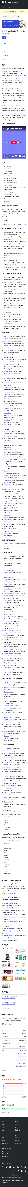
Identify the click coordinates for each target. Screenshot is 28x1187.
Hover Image (7, 568)
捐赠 (17, 1140)
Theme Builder (10, 78)
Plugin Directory (6, 7)
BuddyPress (6, 1156)
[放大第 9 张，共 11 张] (24, 964)
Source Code (7, 635)
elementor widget (22, 1063)
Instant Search (8, 589)
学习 (3, 1135)
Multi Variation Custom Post (12, 935)
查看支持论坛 (5, 1112)
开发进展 (5, 55)
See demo (4, 216)
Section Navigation (9, 630)
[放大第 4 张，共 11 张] (11, 970)
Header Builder (17, 75)
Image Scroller (8, 584)
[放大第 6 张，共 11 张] (11, 985)
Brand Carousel (8, 350)
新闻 (3, 1124)
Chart (5, 556)
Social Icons (7, 494)
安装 (4, 51)
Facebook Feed (8, 394)
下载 (4, 37)
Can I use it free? (6, 1009)
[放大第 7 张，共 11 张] (24, 949)
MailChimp (7, 424)
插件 (16, 1127)
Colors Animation (9, 753)
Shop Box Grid (8, 682)
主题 (16, 1124)
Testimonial (7, 649)
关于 (3, 1122)
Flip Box (6, 403)
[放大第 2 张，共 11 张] (11, 956)
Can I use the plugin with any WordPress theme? (9, 1003)
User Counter (7, 524)
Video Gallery (8, 672)
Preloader (6, 781)
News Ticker (7, 438)
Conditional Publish (9, 758)
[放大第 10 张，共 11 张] (24, 971)
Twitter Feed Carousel (10, 667)
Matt (4, 1151)
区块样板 (17, 1130)
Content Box (7, 364)
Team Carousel (8, 644)
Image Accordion (9, 572)
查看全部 (23, 1097)
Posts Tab (7, 466)
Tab (5, 640)
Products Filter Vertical (10, 719)
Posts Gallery (8, 612)
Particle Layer (8, 443)
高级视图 (4, 1070)
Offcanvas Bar (8, 605)
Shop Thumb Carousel (10, 712)
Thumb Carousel (8, 653)
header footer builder (21, 1066)
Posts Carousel (8, 459)
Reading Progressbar (10, 785)
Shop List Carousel (9, 705)
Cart (5, 731)
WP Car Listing (8, 903)
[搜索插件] (18, 16)
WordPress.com (7, 1148)
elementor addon (22, 1053)
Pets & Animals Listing (10, 921)
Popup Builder (19, 78)
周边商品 (18, 1143)
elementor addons (21, 1056)
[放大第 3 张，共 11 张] (11, 963)
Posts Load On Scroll (10, 616)
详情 (4, 43)
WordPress (13, 893)
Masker (6, 771)
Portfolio (6, 454)
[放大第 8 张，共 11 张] (24, 956)
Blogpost (6, 345)
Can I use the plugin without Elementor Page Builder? (9, 997)
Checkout (6, 736)
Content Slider (8, 371)
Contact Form (8, 359)
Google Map (7, 408)
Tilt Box (6, 658)
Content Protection (9, 762)
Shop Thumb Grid (9, 692)
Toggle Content (8, 663)
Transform (7, 515)
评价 (4, 47)
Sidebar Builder (6, 80)
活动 (16, 1138)
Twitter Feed (7, 519)
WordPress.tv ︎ (6, 1143)
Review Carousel (8, 484)
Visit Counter (7, 533)
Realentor (7, 910)
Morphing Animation (9, 543)
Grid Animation (8, 767)
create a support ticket (19, 224)
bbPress (5, 1154)
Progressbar (7, 480)
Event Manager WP (9, 928)
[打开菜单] (25, 2)
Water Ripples (8, 802)
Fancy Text (7, 399)
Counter (6, 383)
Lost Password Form (10, 593)
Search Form (7, 489)
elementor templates (21, 1060)
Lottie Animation (8, 600)
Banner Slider (7, 341)
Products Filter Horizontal (11, 724)
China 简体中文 (9, 1163)
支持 (4, 59)
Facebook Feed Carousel (11, 561)
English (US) (23, 1050)
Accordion (7, 336)
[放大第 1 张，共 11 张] (11, 949)
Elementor (4, 71)
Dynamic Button (8, 387)
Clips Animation (8, 748)
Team (5, 503)
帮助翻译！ (21, 11)
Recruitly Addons (9, 914)
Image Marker (8, 579)
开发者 (3, 1140)
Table (5, 498)
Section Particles (9, 792)
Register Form (8, 623)
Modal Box (7, 431)
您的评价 (4, 1097)
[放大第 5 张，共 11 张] (11, 977)
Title (5, 508)
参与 (16, 1135)
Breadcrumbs (7, 355)
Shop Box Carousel (9, 699)
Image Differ (7, 413)
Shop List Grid (8, 687)
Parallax (6, 776)
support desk (10, 201)
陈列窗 (17, 1122)
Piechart (6, 450)
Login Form (7, 420)
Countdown (7, 378)
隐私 (3, 1130)
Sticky (5, 797)
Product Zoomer (8, 475)
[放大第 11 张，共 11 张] (24, 978)
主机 (3, 1127)
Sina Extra (8, 33)
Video (5, 528)
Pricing (6, 471)
